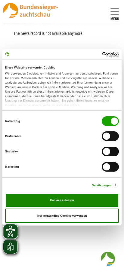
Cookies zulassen (62, 200)
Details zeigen (101, 185)
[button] (108, 259)
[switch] (110, 136)
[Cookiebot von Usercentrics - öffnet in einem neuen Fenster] (92, 54)
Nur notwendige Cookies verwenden (62, 215)
